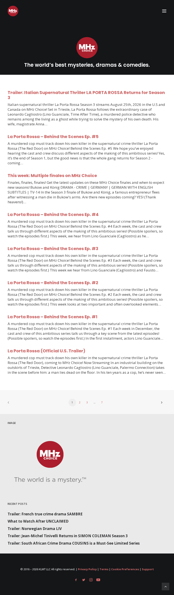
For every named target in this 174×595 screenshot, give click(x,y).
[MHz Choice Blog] (13, 11)
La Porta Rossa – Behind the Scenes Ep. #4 (53, 214)
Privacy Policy (87, 569)
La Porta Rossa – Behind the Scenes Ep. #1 (52, 317)
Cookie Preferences (125, 569)
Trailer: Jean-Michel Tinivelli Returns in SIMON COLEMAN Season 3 (68, 535)
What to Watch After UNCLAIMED (38, 521)
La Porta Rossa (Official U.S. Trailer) (46, 351)
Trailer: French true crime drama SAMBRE (45, 514)
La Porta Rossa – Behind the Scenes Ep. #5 (53, 137)
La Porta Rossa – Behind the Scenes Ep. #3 (53, 249)
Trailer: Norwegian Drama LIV (35, 528)
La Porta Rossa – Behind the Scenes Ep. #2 (53, 283)
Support (148, 569)
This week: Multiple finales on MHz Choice (52, 175)
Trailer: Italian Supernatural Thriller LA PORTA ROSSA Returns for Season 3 (86, 95)
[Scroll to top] (165, 586)
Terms (104, 569)
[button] (164, 11)
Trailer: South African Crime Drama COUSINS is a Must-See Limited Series (74, 543)
